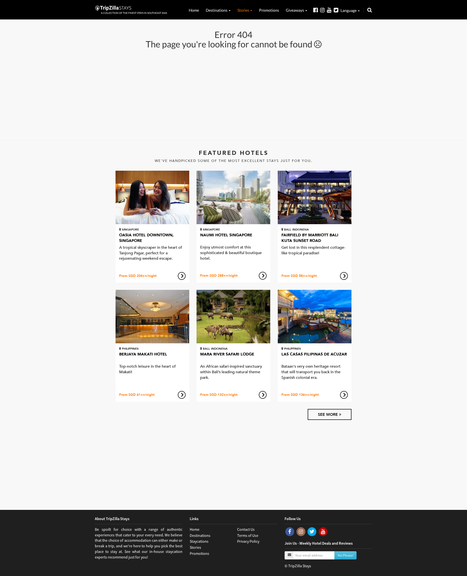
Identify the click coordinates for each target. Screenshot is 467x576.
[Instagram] (323, 10)
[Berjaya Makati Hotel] (152, 316)
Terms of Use (247, 535)
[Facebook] (316, 10)
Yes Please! (345, 555)
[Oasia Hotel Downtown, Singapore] (152, 197)
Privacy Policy (248, 541)
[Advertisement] (233, 94)
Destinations (217, 10)
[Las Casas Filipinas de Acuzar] (314, 316)
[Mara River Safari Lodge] (233, 316)
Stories (243, 10)
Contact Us (246, 529)
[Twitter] (337, 10)
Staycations (199, 541)
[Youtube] (330, 10)
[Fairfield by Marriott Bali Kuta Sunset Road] (314, 197)
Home (194, 10)
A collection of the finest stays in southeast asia (134, 12)
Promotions (269, 10)
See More (328, 414)
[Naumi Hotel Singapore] (233, 197)
